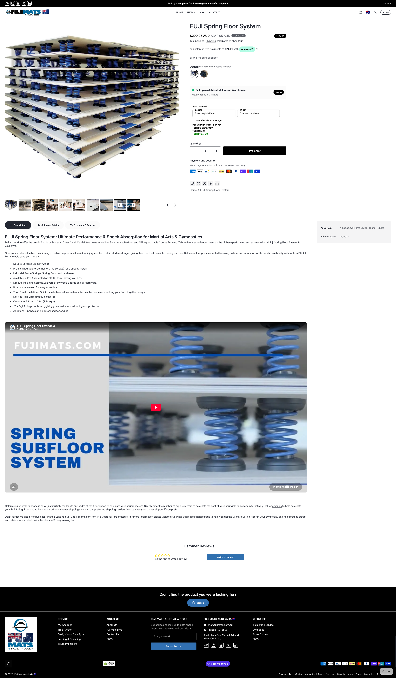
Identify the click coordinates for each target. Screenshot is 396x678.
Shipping (211, 40)
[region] (198, 3)
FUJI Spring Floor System (214, 190)
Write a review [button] (225, 557)
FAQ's (109, 639)
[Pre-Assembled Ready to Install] (194, 74)
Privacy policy (285, 674)
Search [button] (200, 602)
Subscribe (171, 646)
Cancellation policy (364, 674)
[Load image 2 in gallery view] (25, 205)
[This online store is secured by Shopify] (109, 663)
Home (193, 190)
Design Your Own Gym (71, 634)
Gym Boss (258, 629)
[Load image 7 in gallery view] (93, 205)
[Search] (360, 12)
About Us (111, 624)
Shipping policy (345, 674)
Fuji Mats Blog (114, 629)
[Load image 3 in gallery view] (38, 205)
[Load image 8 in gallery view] (106, 205)
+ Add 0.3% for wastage (209, 120)
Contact (387, 3)
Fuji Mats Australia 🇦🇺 (25, 674)
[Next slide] (175, 205)
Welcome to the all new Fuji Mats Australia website (198, 3)
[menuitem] (78, 625)
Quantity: (195, 143)
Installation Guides (262, 624)
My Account (65, 624)
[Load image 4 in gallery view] (52, 205)
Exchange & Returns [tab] (84, 225)
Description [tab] (20, 225)
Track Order (65, 629)
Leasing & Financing (69, 639)
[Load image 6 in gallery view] (79, 205)
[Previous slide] (167, 205)
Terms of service (326, 674)
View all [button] (279, 92)
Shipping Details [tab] (50, 225)
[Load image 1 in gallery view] (11, 205)
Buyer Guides (260, 634)
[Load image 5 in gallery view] (65, 205)
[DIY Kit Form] (204, 74)
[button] (360, 12)
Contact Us (112, 634)
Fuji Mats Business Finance (187, 516)
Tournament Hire (67, 643)
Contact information (305, 674)
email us (277, 506)
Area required (199, 106)
